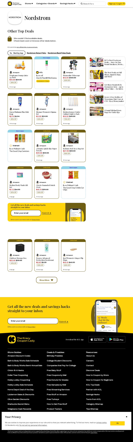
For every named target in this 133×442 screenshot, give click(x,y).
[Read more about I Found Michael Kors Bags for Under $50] (96, 111)
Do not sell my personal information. (33, 425)
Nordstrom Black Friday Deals (59, 53)
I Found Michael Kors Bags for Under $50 (112, 111)
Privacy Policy (36, 219)
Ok (117, 423)
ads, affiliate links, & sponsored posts (27, 47)
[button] (20, 72)
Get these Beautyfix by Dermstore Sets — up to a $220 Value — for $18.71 (113, 87)
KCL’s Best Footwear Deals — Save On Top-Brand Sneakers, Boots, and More (113, 63)
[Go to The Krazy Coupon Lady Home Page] (15, 4)
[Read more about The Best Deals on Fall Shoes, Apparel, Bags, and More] (96, 74)
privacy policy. (101, 422)
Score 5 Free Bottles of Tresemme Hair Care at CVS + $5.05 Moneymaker (114, 99)
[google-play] (116, 339)
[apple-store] (97, 339)
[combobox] (16, 53)
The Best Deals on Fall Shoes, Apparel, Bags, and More (113, 74)
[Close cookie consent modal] (126, 417)
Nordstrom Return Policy (36, 53)
